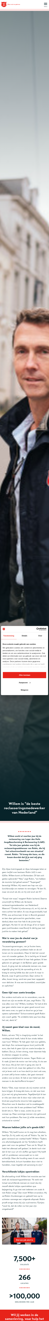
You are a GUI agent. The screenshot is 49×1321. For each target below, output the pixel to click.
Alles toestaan (24, 675)
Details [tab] (24, 636)
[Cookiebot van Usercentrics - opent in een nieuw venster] (36, 629)
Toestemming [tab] (8, 636)
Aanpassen (23, 682)
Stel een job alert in (24, 1240)
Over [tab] (40, 636)
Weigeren (24, 690)
